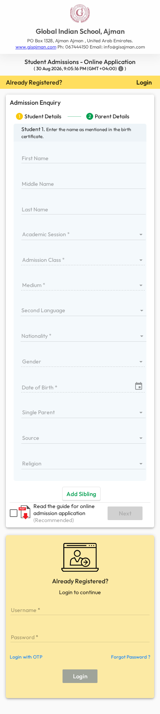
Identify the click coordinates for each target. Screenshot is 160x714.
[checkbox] (13, 513)
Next (125, 513)
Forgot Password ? (130, 657)
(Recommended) (53, 520)
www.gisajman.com (36, 47)
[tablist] (80, 116)
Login (144, 82)
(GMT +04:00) (102, 68)
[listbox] (83, 234)
